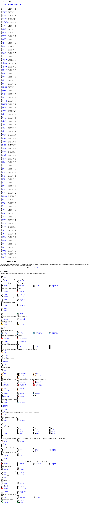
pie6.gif (3, 185)
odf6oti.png (4, 154)
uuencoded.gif (4, 248)
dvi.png (3, 80)
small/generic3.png (38, 385)
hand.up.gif (4, 107)
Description (18, 4)
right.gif (3, 203)
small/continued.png (22, 342)
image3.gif (4, 118)
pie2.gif (3, 173)
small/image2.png (22, 397)
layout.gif (3, 124)
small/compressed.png (23, 338)
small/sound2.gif (54, 463)
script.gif (3, 212)
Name (5, 4)
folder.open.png (4, 87)
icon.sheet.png (4, 111)
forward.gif (4, 93)
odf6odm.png (4, 142)
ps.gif (21, 449)
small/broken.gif (22, 318)
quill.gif (3, 200)
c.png (3, 57)
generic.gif (4, 96)
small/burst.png (22, 324)
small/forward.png (55, 286)
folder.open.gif (4, 86)
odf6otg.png (4, 151)
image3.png (4, 120)
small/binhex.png (22, 300)
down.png (3, 77)
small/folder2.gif (22, 376)
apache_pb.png (4, 18)
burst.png (3, 55)
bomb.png (3, 43)
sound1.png (4, 217)
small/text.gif (21, 482)
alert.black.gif (4, 11)
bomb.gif (3, 42)
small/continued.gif (22, 341)
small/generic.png (6, 385)
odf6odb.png (4, 135)
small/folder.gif (6, 376)
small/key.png (5, 406)
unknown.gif (4, 240)
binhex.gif (3, 36)
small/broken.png (22, 319)
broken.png (4, 52)
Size (15, 4)
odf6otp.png (4, 155)
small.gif (37, 285)
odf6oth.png (4, 152)
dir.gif (3, 70)
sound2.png (4, 220)
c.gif (2, 56)
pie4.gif (3, 179)
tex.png (3, 233)
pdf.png (3, 166)
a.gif (2, 8)
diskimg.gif (4, 73)
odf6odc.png (4, 137)
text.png (3, 236)
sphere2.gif (4, 224)
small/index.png (22, 402)
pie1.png (3, 172)
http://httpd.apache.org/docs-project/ (36, 267)
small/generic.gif (6, 384)
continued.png (4, 69)
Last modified (10, 4)
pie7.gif (3, 188)
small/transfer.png (22, 488)
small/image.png (6, 397)
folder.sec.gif (4, 90)
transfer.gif (4, 237)
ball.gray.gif (4, 28)
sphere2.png (4, 226)
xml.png (3, 257)
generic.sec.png (4, 103)
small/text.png (21, 483)
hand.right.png (6, 390)
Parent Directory (5, 6)
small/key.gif (5, 405)
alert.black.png (4, 12)
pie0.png (3, 169)
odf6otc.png (4, 148)
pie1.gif (3, 171)
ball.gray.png (4, 29)
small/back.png (38, 286)
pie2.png (3, 175)
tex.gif (5, 477)
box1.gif (3, 45)
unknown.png (4, 241)
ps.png (3, 199)
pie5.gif (3, 182)
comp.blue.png (4, 60)
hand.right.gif (4, 104)
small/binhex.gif (22, 299)
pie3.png (3, 178)
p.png (3, 161)
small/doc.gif (5, 359)
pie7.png (3, 189)
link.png (3, 131)
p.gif (2, 159)
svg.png (3, 227)
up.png (3, 244)
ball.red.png (4, 32)
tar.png (3, 230)
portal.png (3, 195)
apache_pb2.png (5, 22)
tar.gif (3, 229)
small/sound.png (38, 464)
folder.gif (3, 84)
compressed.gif (6, 336)
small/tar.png (21, 474)
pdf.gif (3, 165)
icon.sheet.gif (4, 110)
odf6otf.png (4, 149)
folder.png (5, 375)
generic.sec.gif (4, 101)
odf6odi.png (4, 141)
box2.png (3, 49)
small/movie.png (22, 420)
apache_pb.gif (4, 16)
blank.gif (3, 39)
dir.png (3, 72)
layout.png (4, 125)
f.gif (2, 81)
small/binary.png (22, 296)
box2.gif (21, 313)
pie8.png (3, 192)
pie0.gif (3, 168)
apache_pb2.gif (4, 21)
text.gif (3, 234)
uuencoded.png (4, 250)
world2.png (4, 256)
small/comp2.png (55, 333)
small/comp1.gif (38, 332)
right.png (3, 205)
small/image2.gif (22, 396)
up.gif (3, 243)
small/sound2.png (55, 464)
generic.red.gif (4, 98)
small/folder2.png (22, 378)
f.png (3, 83)
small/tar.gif (21, 472)
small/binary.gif (22, 294)
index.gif (3, 121)
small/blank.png (22, 305)
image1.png (4, 114)
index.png (5, 402)
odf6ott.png (4, 158)
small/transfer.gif (22, 486)
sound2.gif (4, 219)
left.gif (3, 127)
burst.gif (3, 53)
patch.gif (3, 162)
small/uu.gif (37, 496)
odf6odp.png (4, 144)
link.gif (3, 130)
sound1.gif (4, 216)
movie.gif (3, 132)
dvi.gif (3, 79)
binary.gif (3, 33)
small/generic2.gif (22, 384)
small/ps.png (54, 450)
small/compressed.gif (23, 336)
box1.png (3, 46)
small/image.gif (6, 396)
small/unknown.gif (22, 491)
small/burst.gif (21, 322)
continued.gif (4, 67)
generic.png (4, 97)
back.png (3, 26)
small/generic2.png (22, 385)
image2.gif (4, 115)
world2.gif (3, 254)
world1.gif (3, 251)
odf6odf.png (4, 138)
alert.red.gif (22, 280)
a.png (3, 9)
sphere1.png (4, 223)
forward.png (4, 94)
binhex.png (4, 38)
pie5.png (3, 183)
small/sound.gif (38, 463)
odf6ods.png (4, 145)
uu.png (3, 247)
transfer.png (4, 239)
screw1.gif (3, 206)
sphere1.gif (4, 222)
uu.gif (3, 246)
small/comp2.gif (54, 332)
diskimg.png (4, 74)
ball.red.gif (22, 289)
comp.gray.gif (4, 62)
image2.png (4, 117)
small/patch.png (22, 441)
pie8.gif (3, 190)
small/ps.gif (54, 449)
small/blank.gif (22, 304)
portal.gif (3, 193)
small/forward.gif (55, 285)
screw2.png (4, 210)
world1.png (4, 253)
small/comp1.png (38, 333)
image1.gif (4, 113)
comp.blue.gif (4, 59)
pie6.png (3, 186)
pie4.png (5, 433)
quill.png (3, 202)
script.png (3, 213)
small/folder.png (6, 378)
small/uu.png (37, 497)
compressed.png (4, 66)
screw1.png (4, 207)
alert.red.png (4, 15)
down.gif (3, 76)
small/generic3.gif (38, 384)
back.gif (3, 25)
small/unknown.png (22, 492)
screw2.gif (3, 209)
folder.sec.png (4, 91)
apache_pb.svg (4, 19)
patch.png (3, 164)
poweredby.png (4, 196)
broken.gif (3, 50)
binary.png (4, 35)
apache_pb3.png (5, 23)
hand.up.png (4, 108)
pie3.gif (3, 176)
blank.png (3, 40)
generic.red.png (4, 100)
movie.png (4, 134)
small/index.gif (22, 400)
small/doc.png (5, 361)
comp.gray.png (4, 63)
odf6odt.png (4, 147)
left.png (3, 128)
